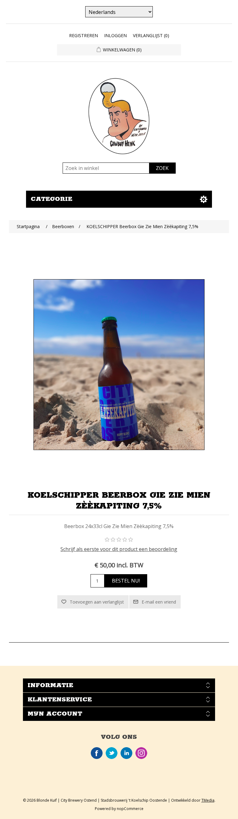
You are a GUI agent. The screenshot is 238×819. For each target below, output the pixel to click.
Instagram (141, 753)
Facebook (97, 753)
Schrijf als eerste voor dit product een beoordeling (118, 549)
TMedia (207, 800)
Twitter (111, 753)
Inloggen (115, 35)
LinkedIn (126, 753)
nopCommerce (130, 808)
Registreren (83, 35)
